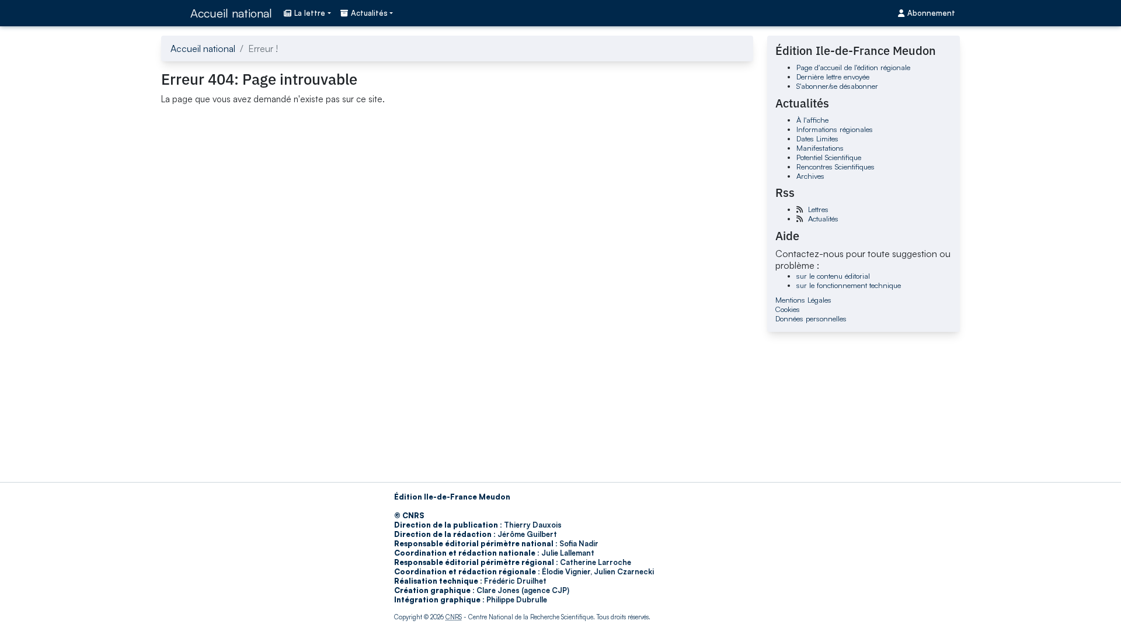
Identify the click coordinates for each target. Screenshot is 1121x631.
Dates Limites (817, 138)
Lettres (818, 209)
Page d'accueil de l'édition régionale (853, 67)
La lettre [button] (309, 13)
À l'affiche (812, 119)
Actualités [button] (369, 13)
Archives (810, 176)
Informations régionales (834, 129)
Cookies (787, 309)
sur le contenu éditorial (833, 275)
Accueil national (231, 13)
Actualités (823, 218)
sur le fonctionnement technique (848, 285)
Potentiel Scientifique (828, 157)
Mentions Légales (803, 299)
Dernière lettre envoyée (832, 76)
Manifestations (820, 147)
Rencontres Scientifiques (835, 166)
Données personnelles (811, 318)
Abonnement (931, 13)
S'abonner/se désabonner (837, 86)
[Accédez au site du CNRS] (172, 13)
